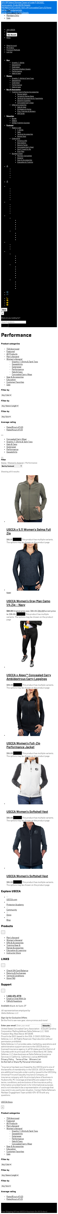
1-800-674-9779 (14, 298)
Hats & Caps (16, 73)
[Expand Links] (3, 965)
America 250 (22, 141)
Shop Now (17, 539)
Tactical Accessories (25, 134)
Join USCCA (10, 30)
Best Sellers (21, 143)
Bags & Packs (22, 145)
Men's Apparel (12, 356)
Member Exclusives (24, 156)
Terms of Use (21, 1059)
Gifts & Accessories (19, 105)
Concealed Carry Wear (22, 374)
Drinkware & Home (24, 109)
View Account (11, 45)
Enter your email (8, 1025)
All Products (11, 354)
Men (8, 60)
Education (10, 115)
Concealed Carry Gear (25, 103)
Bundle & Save (17, 153)
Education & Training (25, 162)
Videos (14, 120)
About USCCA (13, 305)
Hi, (9, 166)
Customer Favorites (15, 382)
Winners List (35, 1059)
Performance (17, 71)
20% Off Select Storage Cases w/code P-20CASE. (22, 2)
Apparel (20, 158)
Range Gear (21, 136)
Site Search (12, 34)
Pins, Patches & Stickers (26, 111)
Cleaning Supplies (23, 100)
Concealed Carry (13, 13)
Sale (8, 18)
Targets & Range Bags (25, 96)
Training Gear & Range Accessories (25, 92)
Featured (9, 125)
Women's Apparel (14, 359)
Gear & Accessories (13, 89)
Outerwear (16, 67)
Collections (16, 138)
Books (14, 118)
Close (4, 309)
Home (3, 462)
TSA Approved (12, 348)
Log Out (9, 52)
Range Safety (22, 94)
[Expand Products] (3, 932)
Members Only (12, 15)
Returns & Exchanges (16, 295)
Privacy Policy (7, 1059)
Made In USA (16, 128)
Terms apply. (15, 5)
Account (4, 41)
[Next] (2, 457)
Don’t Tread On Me (24, 149)
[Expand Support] (3, 990)
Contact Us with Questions (18, 292)
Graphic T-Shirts (18, 62)
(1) (14, 429)
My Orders (10, 48)
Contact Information (19, 169)
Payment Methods (13, 50)
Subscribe (46, 1025)
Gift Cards (21, 113)
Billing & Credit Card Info (21, 171)
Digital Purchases (18, 175)
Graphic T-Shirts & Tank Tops (23, 78)
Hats (19, 132)
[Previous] (2, 435)
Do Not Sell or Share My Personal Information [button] (21, 1062)
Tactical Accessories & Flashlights (30, 98)
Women (9, 75)
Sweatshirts (16, 65)
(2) (14, 427)
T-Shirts (20, 130)
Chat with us (13, 301)
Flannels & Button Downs (21, 69)
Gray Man (20, 151)
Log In (3, 56)
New (8, 10)
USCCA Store (9, 24)
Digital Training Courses (21, 123)
